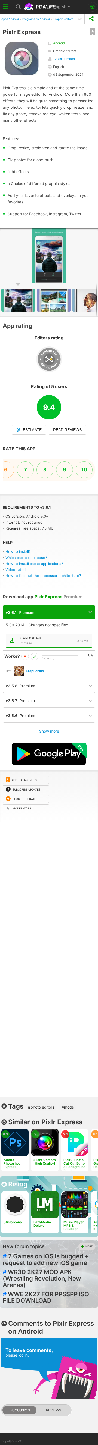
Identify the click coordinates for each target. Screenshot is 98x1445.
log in (23, 1355)
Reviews (53, 1410)
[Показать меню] (6, 7)
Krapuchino (35, 671)
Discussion (19, 1410)
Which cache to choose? (26, 557)
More (89, 1246)
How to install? (18, 551)
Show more (49, 731)
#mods (68, 1107)
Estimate (32, 430)
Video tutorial (16, 569)
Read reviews (67, 430)
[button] (93, 233)
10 (84, 469)
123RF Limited (64, 59)
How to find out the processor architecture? (43, 575)
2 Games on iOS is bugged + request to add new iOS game (46, 1259)
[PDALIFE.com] (40, 7)
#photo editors (41, 1107)
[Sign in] (92, 7)
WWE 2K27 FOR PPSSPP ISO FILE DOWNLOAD (46, 1297)
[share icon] (91, 19)
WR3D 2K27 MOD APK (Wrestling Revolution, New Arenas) (42, 1278)
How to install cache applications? (34, 563)
